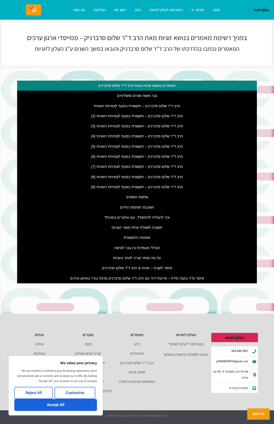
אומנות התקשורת (137, 238)
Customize (75, 393)
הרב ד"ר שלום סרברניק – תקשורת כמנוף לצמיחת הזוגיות (137, 106)
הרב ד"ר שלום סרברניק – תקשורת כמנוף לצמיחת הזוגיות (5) (137, 146)
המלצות (100, 9)
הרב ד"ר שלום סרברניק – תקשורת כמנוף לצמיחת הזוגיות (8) (137, 177)
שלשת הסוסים (137, 197)
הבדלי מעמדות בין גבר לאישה (137, 248)
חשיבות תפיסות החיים (137, 207)
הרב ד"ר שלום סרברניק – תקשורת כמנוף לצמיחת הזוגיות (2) (137, 116)
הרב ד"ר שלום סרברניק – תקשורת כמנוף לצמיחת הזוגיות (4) (137, 136)
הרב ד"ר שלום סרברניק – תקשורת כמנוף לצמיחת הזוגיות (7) (137, 167)
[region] (56, 385)
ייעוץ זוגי (120, 9)
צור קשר (79, 9)
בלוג (138, 9)
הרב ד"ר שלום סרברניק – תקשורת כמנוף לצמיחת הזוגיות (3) (137, 126)
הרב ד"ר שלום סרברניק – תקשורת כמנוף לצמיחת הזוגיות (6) (137, 157)
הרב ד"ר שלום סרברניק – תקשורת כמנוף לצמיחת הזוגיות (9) (137, 187)
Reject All (33, 393)
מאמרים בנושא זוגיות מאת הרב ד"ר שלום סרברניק (137, 86)
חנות (216, 9)
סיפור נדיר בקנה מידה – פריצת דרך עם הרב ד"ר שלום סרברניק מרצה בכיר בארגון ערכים (137, 278)
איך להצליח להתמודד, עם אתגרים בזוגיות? (137, 217)
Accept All (55, 405)
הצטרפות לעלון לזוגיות (166, 9)
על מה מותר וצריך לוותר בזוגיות (137, 258)
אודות (200, 9)
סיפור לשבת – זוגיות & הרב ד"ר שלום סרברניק (137, 268)
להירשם (258, 413)
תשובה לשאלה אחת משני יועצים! (137, 228)
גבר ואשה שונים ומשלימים (137, 96)
